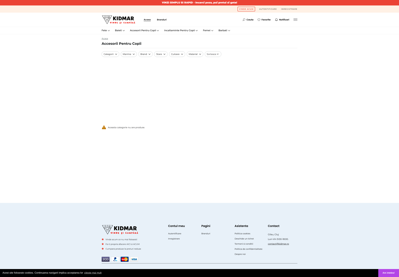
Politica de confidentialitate (248, 249)
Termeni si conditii (244, 244)
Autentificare (268, 9)
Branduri (162, 19)
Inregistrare (289, 9)
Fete (105, 30)
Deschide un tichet (244, 239)
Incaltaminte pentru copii (179, 30)
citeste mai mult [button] (92, 273)
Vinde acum (246, 9)
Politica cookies (242, 233)
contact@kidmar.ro (278, 243)
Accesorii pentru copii (143, 30)
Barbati (223, 30)
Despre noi (240, 254)
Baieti (119, 30)
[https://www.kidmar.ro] (119, 19)
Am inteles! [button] (389, 273)
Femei (207, 30)
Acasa (147, 19)
